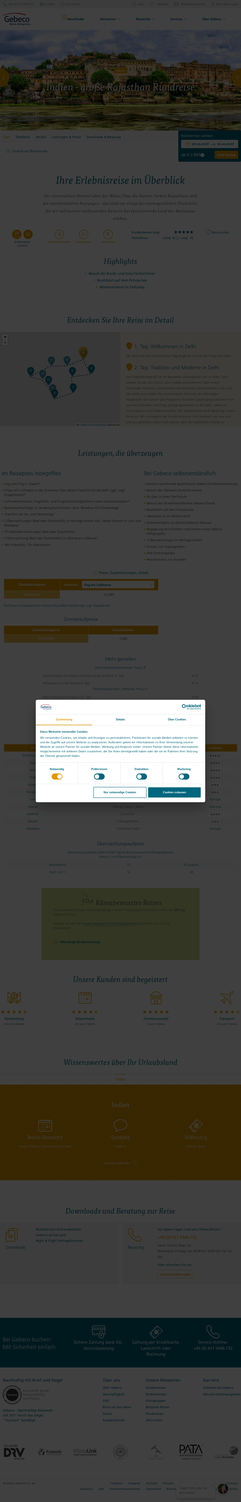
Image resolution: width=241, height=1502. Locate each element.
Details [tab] (120, 719)
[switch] (99, 777)
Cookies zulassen (174, 792)
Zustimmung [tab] (64, 719)
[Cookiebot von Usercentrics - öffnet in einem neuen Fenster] (184, 707)
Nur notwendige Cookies (120, 792)
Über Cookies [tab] (177, 719)
